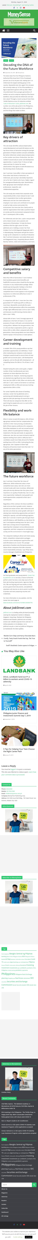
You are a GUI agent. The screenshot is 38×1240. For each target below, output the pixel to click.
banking (3, 956)
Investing (30, 965)
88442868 (9, 789)
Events (11, 60)
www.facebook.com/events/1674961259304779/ (17, 603)
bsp (9, 959)
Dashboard (4, 1212)
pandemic (19, 970)
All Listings (4, 1216)
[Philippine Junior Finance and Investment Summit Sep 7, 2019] (19, 693)
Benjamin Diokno (30, 956)
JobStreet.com (7, 612)
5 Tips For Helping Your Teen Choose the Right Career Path (19, 750)
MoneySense (20, 72)
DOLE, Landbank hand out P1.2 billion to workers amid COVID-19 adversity (17, 679)
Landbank (23, 968)
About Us (4, 1189)
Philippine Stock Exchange (23, 974)
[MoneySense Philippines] (3, 30)
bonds (3, 959)
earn (19, 962)
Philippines (8, 974)
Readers (4, 1200)
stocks (31, 985)
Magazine (4, 1193)
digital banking (14, 962)
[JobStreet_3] (19, 462)
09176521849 (11, 791)
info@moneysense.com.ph (14, 793)
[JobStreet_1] (19, 124)
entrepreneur (24, 962)
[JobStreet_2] (19, 255)
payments (25, 970)
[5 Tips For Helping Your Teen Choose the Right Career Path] (19, 727)
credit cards (7, 962)
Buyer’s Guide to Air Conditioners (17, 1121)
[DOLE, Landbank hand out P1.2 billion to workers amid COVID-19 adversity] (19, 657)
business (13, 959)
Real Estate (19, 978)
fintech (7, 965)
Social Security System (19, 985)
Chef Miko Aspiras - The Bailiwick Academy (14, 1104)
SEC (32, 978)
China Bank (27, 959)
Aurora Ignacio (5, 954)
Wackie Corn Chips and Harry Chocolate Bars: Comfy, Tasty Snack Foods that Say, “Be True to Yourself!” (20, 638)
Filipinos (32, 962)
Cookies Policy (6, 1092)
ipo (19, 968)
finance (3, 965)
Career (5, 60)
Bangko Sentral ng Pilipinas (20, 953)
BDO (23, 956)
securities (3, 981)
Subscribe (4, 1208)
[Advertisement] (19, 854)
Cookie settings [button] (18, 1237)
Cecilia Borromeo (20, 959)
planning (4, 978)
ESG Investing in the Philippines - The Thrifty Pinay (17, 1112)
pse (14, 978)
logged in (14, 769)
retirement (26, 978)
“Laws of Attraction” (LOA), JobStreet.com (15, 103)
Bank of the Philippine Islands (14, 956)
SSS (28, 985)
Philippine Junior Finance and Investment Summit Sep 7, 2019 (17, 714)
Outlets (3, 1204)
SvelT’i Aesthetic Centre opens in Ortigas (20, 645)
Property (10, 978)
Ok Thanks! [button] (28, 1237)
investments (13, 968)
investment (5, 968)
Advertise (4, 1197)
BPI (6, 959)
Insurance (23, 965)
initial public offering (14, 965)
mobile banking (11, 970)
